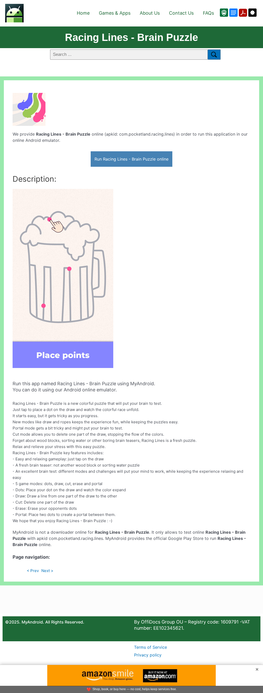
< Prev (33, 570)
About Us (150, 13)
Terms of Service (150, 647)
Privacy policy (148, 654)
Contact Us (181, 13)
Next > (47, 570)
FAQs (208, 13)
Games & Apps (114, 13)
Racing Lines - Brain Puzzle (131, 37)
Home (83, 13)
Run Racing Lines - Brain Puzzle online (131, 159)
